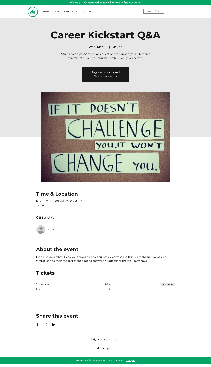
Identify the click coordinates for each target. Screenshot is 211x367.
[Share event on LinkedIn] (53, 324)
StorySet (130, 360)
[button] (183, 10)
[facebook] (98, 349)
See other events (105, 76)
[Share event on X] (45, 324)
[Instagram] (108, 349)
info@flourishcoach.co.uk (105, 339)
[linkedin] (103, 349)
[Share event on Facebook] (37, 324)
